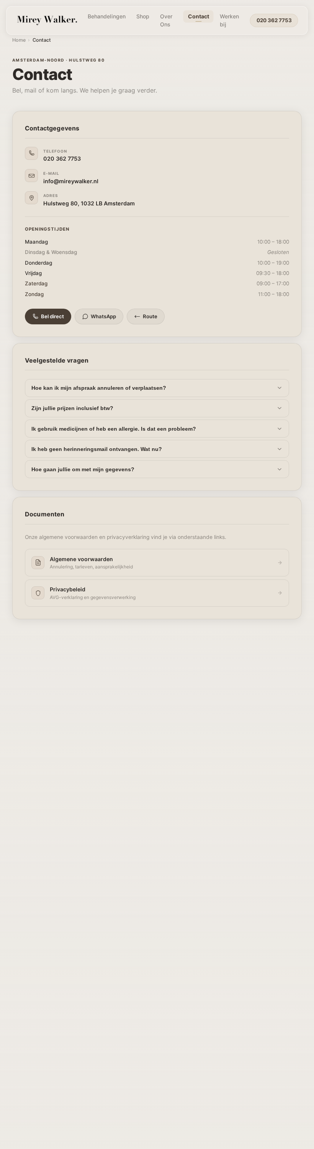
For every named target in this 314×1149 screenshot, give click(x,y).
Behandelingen (107, 16)
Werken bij (229, 20)
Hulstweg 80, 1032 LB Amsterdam (89, 203)
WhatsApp (103, 316)
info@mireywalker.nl (70, 181)
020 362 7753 (274, 20)
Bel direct (52, 316)
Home (19, 40)
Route (150, 316)
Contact (198, 16)
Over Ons (166, 20)
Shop (142, 16)
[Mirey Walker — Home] (46, 20)
